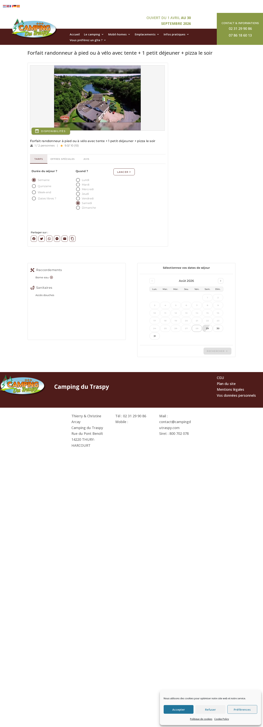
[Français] (11, 5)
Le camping (92, 34)
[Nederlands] (4, 5)
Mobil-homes (117, 34)
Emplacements (145, 34)
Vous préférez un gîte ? (86, 40)
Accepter (178, 709)
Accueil (75, 34)
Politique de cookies (201, 719)
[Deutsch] (15, 5)
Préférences (242, 709)
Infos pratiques (174, 34)
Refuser (210, 709)
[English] (8, 5)
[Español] (18, 5)
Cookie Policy (221, 719)
